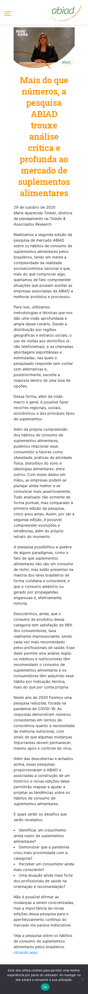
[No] (82, 979)
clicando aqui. (26, 952)
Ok (45, 987)
